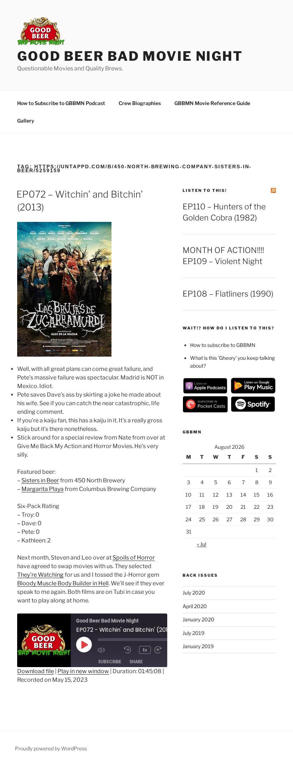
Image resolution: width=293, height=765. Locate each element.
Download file (35, 671)
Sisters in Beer (40, 480)
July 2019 (193, 633)
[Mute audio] (109, 650)
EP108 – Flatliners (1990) (228, 293)
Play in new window (83, 671)
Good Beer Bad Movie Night (130, 56)
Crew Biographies (140, 103)
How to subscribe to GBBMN (222, 345)
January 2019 (198, 646)
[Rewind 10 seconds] (129, 650)
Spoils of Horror (134, 557)
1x (145, 649)
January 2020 (198, 619)
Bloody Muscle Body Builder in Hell (63, 583)
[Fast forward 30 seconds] (165, 650)
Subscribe (109, 662)
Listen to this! (205, 190)
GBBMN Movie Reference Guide (212, 103)
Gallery (25, 121)
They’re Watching (40, 574)
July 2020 (194, 593)
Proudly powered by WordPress (51, 748)
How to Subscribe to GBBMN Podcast (61, 103)
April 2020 (195, 606)
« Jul (201, 544)
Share (136, 662)
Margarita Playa (42, 489)
